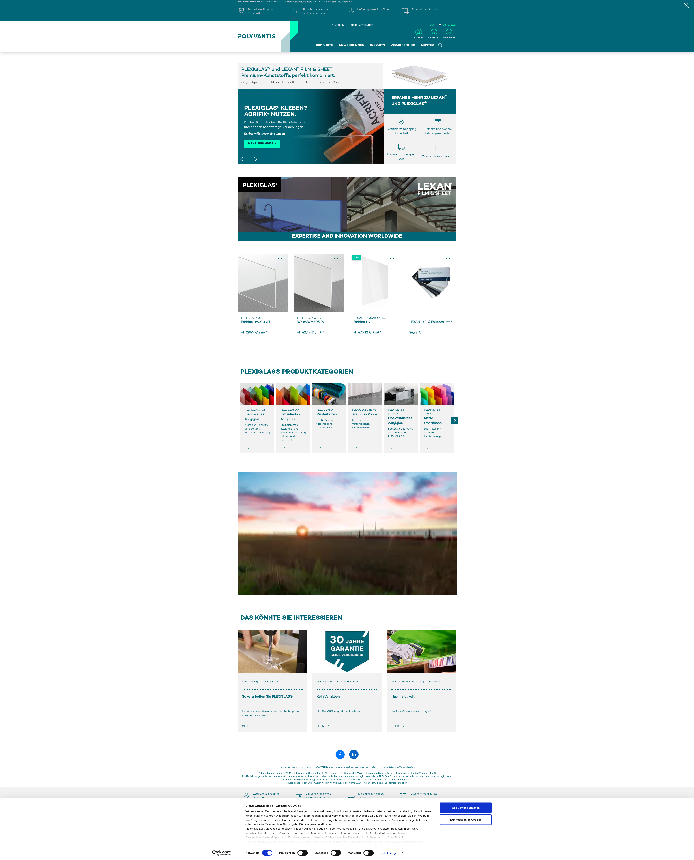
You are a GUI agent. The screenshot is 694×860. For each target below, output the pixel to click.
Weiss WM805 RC (311, 322)
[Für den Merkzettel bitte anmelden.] (280, 258)
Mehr (246, 726)
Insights (377, 45)
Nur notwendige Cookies (465, 819)
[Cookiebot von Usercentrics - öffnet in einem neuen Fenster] (221, 853)
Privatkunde (339, 25)
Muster (427, 45)
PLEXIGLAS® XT (251, 318)
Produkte (324, 45)
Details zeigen (389, 852)
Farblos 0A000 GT (255, 322)
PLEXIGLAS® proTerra (310, 318)
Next (255, 160)
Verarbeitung (403, 45)
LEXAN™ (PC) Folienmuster (430, 322)
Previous (242, 160)
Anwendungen (351, 45)
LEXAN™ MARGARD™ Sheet (370, 318)
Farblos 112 (362, 322)
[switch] (302, 853)
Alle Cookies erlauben (466, 807)
